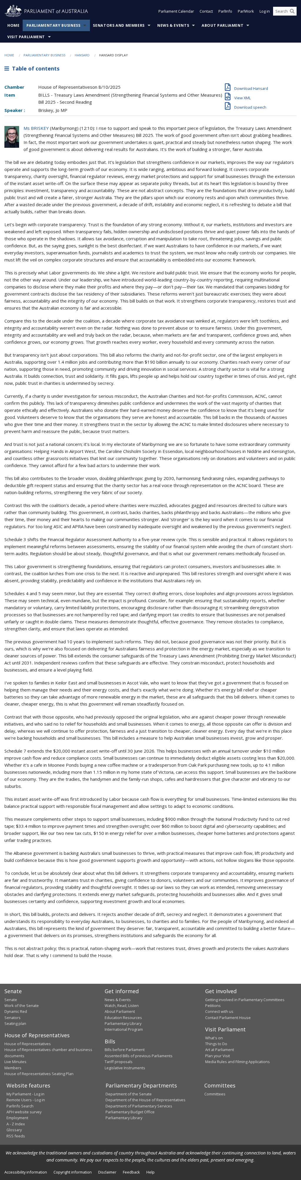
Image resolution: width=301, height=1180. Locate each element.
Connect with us (219, 1011)
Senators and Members (119, 25)
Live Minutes (15, 1061)
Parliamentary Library (123, 1023)
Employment (17, 1117)
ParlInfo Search (20, 1106)
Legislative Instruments (125, 1067)
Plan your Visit (217, 1055)
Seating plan (15, 1023)
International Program (124, 1029)
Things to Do (216, 1043)
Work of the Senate (21, 1005)
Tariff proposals (119, 1061)
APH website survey (23, 1111)
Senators (12, 1017)
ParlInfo (225, 11)
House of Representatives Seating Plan (38, 1073)
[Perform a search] (292, 11)
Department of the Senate (129, 1094)
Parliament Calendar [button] (176, 11)
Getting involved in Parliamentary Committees (245, 999)
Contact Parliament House (228, 1017)
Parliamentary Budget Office (130, 1111)
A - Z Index (15, 1124)
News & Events (173, 25)
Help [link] (150, 1172)
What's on (214, 1037)
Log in (265, 11)
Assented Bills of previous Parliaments (139, 1055)
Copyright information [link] (72, 1172)
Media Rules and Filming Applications (237, 1061)
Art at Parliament (219, 1049)
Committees (214, 1094)
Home (13, 25)
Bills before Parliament (125, 1049)
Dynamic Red (15, 1011)
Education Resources (123, 1017)
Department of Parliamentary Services (139, 1106)
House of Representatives (27, 1043)
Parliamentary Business (53, 25)
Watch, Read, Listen (122, 1005)
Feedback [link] (131, 1172)
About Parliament (222, 25)
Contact (206, 11)
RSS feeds (15, 1136)
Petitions (213, 1005)
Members (12, 1067)
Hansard (82, 55)
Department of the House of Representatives (145, 1099)
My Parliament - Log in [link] (25, 1094)
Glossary (14, 1129)
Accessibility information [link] (25, 1172)
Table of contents (34, 68)
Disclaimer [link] (107, 1172)
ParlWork (246, 11)
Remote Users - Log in (25, 1099)
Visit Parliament (26, 36)
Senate (10, 999)
